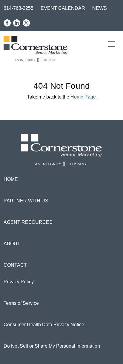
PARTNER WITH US (26, 200)
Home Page (83, 96)
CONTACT (15, 265)
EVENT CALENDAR (63, 8)
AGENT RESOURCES (28, 222)
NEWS (99, 8)
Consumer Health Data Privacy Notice (44, 324)
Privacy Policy (19, 281)
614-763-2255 (18, 8)
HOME (11, 179)
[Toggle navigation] (111, 44)
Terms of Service (21, 303)
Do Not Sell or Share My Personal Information (52, 346)
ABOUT (12, 243)
